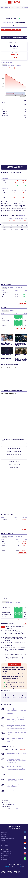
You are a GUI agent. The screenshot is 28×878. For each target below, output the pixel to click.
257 (6, 802)
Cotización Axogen (14, 467)
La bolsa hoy (4, 5)
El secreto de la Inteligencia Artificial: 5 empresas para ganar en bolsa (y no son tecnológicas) (16, 768)
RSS (2, 842)
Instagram (25, 853)
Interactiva (11, 65)
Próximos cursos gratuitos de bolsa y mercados (15, 780)
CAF (2, 318)
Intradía (4, 65)
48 (8, 804)
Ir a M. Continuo (20, 328)
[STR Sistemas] (14, 866)
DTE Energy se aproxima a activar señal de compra (15, 687)
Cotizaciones (5, 697)
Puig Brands (10, 5)
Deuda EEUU (18, 5)
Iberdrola (4, 299)
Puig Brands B (5, 292)
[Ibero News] (22, 866)
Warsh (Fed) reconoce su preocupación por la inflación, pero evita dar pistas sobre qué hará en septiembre (14, 633)
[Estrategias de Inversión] (14, 828)
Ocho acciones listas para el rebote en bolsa (14, 37)
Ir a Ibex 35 (22, 303)
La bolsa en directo (7, 623)
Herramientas (5, 690)
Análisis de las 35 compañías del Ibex (14, 674)
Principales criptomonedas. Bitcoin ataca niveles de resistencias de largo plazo (14, 669)
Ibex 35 (4, 287)
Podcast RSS (4, 846)
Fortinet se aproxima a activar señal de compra (15, 683)
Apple (14, 5)
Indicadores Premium (8, 68)
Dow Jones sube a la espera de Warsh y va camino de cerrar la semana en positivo (15, 649)
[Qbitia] (6, 866)
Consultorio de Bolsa (22, 698)
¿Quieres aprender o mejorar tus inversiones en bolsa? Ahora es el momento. (7, 356)
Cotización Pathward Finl (14, 458)
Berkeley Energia (6, 316)
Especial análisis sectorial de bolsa (16, 791)
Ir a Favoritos (21, 529)
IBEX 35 (12, 311)
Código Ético (4, 855)
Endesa (3, 294)
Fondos (14, 697)
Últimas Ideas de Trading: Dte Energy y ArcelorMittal (15, 627)
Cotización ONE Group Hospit (14, 445)
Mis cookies (4, 859)
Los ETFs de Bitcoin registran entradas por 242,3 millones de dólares (15, 740)
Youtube (25, 842)
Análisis (5, 749)
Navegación (1, 2)
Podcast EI (4, 844)
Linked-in (25, 848)
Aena (3, 541)
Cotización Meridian (14, 461)
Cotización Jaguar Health (14, 464)
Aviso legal (4, 836)
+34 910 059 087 (11, 874)
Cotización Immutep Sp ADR (14, 451)
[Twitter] (25, 837)
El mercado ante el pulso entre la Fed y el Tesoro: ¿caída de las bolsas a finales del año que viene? (16, 726)
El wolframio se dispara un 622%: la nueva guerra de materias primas (16, 754)
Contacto (4, 834)
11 (6, 806)
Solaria (3, 543)
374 (6, 800)
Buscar (5, 2)
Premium (22, 749)
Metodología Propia (6, 853)
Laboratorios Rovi (6, 323)
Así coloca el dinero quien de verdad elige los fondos (20, 344)
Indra (3, 301)
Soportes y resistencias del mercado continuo (14, 785)
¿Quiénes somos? (6, 851)
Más (25, 623)
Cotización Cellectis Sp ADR (14, 448)
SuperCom (22, 212)
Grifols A (4, 546)
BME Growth (19, 287)
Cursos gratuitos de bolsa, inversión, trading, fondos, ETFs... (7, 343)
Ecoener (4, 325)
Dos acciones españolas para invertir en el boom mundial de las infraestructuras (16, 760)
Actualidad (14, 749)
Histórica (18, 65)
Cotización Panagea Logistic (14, 454)
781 (10, 808)
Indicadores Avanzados (16, 207)
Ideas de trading (7, 680)
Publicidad (4, 832)
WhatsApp (25, 858)
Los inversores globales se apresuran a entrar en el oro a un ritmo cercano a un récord (15, 639)
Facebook (25, 832)
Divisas (18, 311)
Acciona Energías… (6, 320)
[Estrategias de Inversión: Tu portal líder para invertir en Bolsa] (14, 2)
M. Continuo (11, 287)
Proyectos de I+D (6, 857)
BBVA (3, 296)
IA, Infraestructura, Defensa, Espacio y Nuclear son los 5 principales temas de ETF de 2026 (15, 644)
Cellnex (3, 550)
